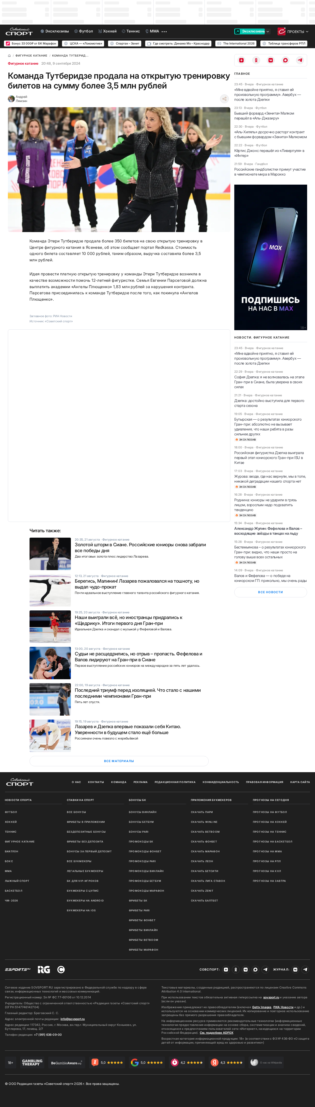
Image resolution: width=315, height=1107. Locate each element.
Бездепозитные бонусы (86, 831)
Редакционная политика (175, 782)
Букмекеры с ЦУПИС (83, 890)
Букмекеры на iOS (81, 910)
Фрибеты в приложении (86, 821)
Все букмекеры (79, 861)
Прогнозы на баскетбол (272, 841)
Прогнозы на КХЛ (267, 871)
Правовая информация (264, 782)
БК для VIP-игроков (83, 880)
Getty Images (261, 1007)
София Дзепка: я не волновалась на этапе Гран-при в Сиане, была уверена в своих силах (269, 382)
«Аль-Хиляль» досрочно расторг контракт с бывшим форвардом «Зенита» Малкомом (270, 134)
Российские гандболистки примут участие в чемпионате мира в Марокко (270, 172)
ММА (8, 871)
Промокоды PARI (142, 861)
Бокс (9, 861)
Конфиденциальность (221, 782)
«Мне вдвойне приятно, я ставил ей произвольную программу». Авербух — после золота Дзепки (267, 94)
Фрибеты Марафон (143, 949)
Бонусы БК (137, 799)
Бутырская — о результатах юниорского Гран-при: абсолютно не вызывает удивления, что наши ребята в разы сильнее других (268, 426)
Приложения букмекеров (211, 799)
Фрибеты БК (138, 900)
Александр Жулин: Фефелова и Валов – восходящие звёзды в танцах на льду (268, 531)
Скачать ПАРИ (202, 812)
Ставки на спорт (80, 799)
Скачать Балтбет (204, 900)
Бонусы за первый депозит (89, 851)
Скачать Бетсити (204, 871)
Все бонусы (76, 812)
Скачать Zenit (202, 890)
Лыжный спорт (17, 880)
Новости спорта (18, 799)
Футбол (11, 812)
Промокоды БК (141, 841)
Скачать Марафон (205, 851)
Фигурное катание (23, 63)
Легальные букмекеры (85, 871)
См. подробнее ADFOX (216, 1032)
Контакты (96, 782)
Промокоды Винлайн (146, 871)
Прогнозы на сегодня (271, 799)
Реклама (141, 782)
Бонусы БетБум (141, 821)
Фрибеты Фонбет (142, 920)
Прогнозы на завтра (269, 880)
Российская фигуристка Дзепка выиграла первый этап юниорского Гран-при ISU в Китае (269, 457)
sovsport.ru (271, 997)
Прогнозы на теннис (270, 831)
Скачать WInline (204, 821)
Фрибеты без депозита (85, 841)
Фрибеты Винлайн (143, 930)
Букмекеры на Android (85, 900)
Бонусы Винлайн (143, 812)
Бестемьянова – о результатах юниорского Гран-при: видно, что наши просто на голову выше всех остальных (270, 552)
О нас (76, 782)
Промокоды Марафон (146, 890)
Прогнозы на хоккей (270, 821)
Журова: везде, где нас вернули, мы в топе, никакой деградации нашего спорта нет (270, 479)
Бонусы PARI (139, 831)
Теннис (10, 831)
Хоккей (11, 821)
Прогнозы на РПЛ (267, 861)
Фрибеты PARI (139, 910)
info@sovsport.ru (73, 1019)
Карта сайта (300, 782)
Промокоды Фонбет (145, 851)
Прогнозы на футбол (270, 812)
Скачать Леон (202, 861)
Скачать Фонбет (204, 841)
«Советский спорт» (59, 321)
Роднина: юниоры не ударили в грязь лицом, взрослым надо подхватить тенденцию (265, 505)
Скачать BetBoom (205, 831)
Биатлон (11, 851)
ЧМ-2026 (11, 900)
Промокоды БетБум (145, 880)
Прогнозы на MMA (267, 851)
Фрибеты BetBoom (143, 939)
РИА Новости (283, 1007)
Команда (118, 782)
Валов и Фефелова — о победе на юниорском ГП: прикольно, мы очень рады (270, 578)
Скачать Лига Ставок (208, 880)
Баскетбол (13, 890)
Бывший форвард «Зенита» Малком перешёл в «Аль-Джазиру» (264, 115)
